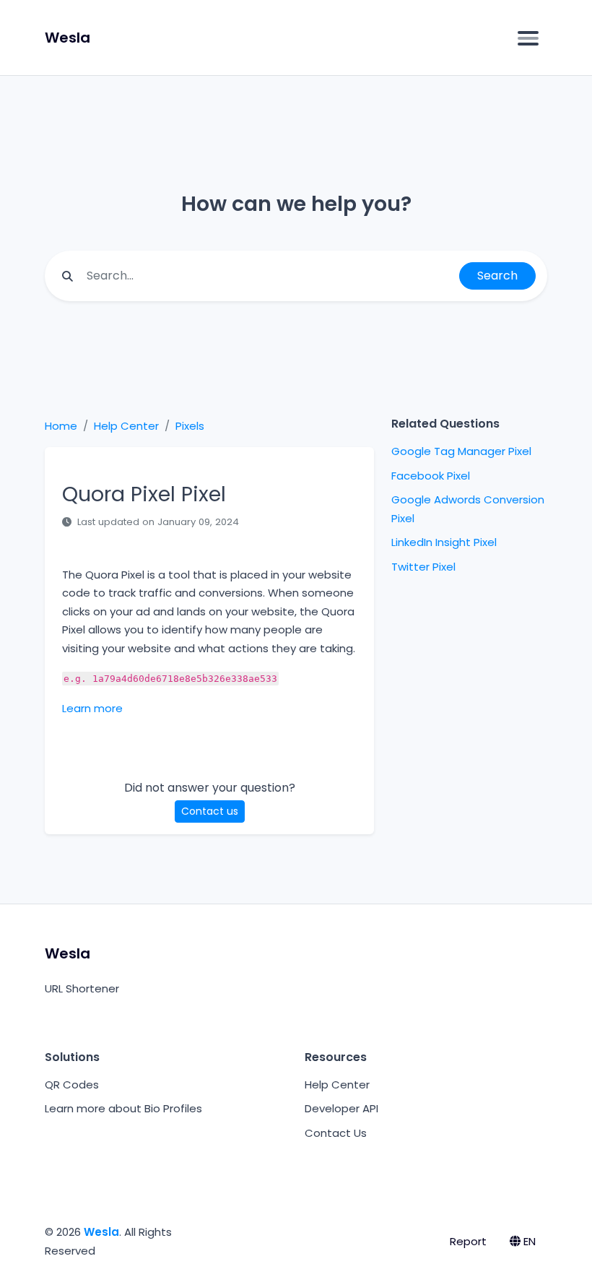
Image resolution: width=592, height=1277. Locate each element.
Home (61, 425)
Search (497, 275)
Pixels (189, 425)
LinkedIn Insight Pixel (444, 542)
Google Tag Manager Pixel (461, 451)
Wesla (101, 1231)
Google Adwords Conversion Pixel (467, 509)
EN (528, 1241)
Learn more (92, 708)
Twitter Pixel (423, 566)
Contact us (209, 811)
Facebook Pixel (430, 475)
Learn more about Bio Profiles (123, 1108)
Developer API (341, 1108)
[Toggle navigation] (528, 37)
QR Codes (72, 1084)
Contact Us (336, 1132)
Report (468, 1241)
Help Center (126, 425)
